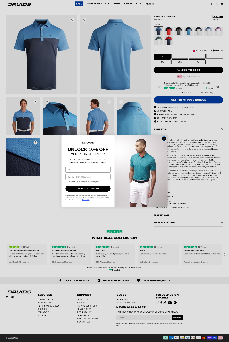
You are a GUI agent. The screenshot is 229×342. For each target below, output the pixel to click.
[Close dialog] (164, 139)
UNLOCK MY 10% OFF (88, 188)
